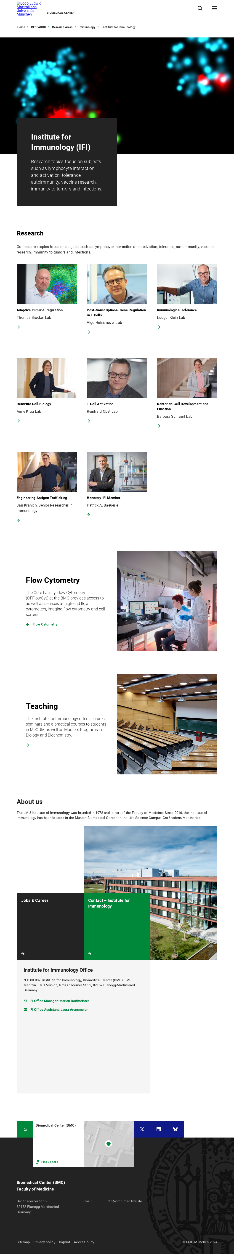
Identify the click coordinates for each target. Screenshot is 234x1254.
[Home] (25, 1129)
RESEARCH (38, 27)
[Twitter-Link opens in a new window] (142, 1129)
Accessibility (84, 1242)
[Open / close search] (200, 8)
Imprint (64, 1242)
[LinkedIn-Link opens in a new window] (158, 1129)
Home (21, 27)
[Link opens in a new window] (117, 601)
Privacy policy (44, 1242)
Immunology (87, 27)
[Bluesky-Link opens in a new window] (175, 1129)
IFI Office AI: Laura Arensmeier (58, 1010)
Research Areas (62, 27)
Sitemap (23, 1242)
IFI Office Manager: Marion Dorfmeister (59, 1001)
